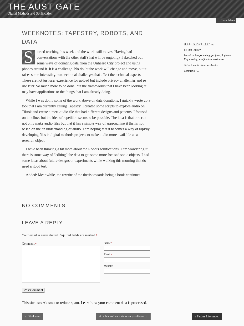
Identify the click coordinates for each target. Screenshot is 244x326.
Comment (29, 243)
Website (108, 266)
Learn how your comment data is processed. (114, 303)
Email (107, 254)
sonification (205, 59)
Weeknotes (33, 316)
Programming (202, 55)
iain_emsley (194, 49)
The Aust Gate (44, 6)
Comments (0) (191, 70)
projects (215, 55)
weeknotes (218, 59)
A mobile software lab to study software (123, 316)
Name (107, 243)
